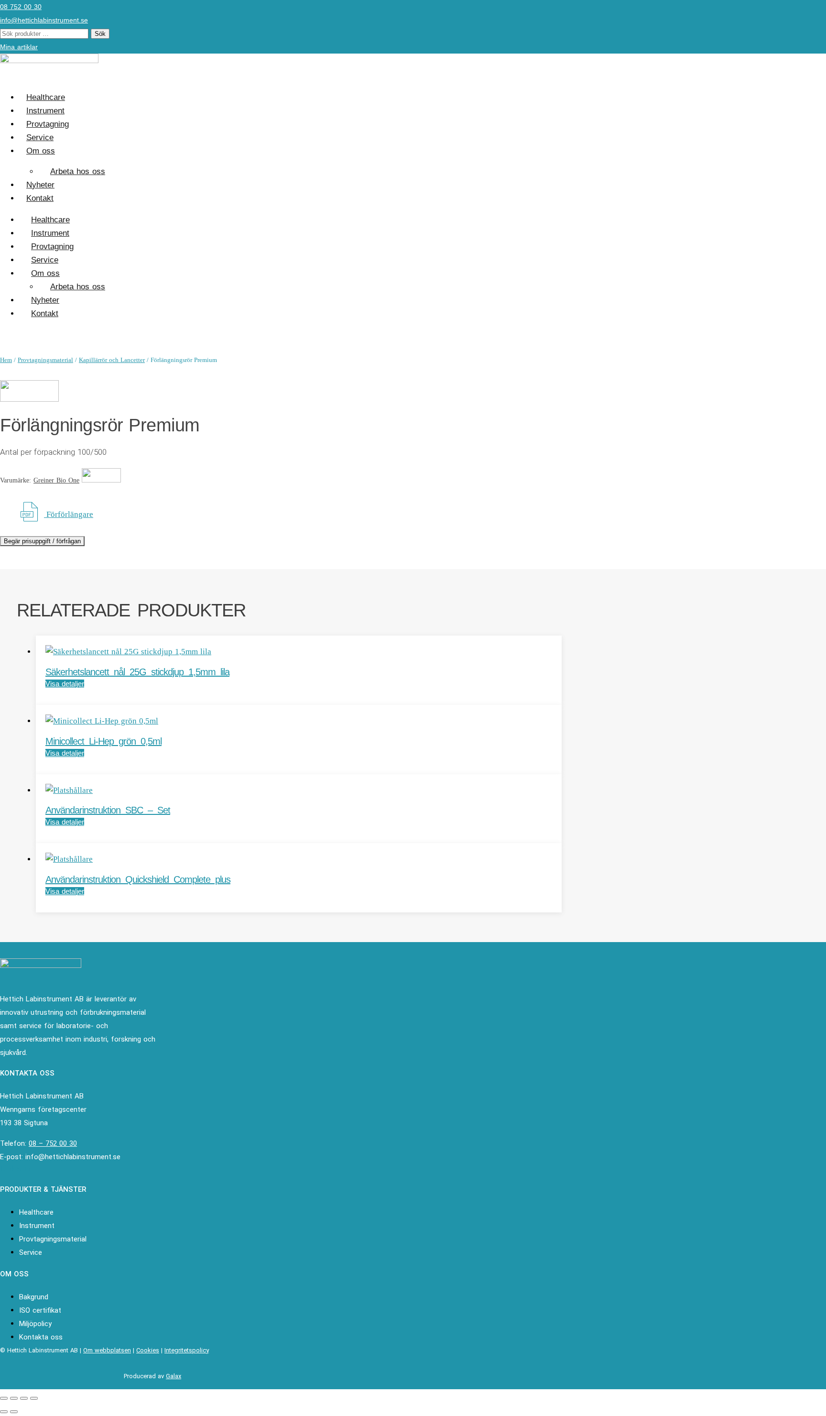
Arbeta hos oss (77, 171)
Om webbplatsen (107, 1350)
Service (40, 137)
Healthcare (45, 97)
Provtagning (47, 124)
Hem (6, 359)
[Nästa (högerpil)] (14, 1411)
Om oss (40, 150)
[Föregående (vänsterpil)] (4, 1411)
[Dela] (24, 1398)
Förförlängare (68, 514)
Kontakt (40, 198)
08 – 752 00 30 (53, 1143)
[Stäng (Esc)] (34, 1398)
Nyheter (40, 184)
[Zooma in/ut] (4, 1398)
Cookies (147, 1350)
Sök (100, 33)
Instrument (45, 110)
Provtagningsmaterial (45, 359)
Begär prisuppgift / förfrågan (42, 541)
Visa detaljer (64, 684)
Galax (173, 1376)
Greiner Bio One (56, 480)
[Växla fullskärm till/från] (14, 1398)
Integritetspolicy (186, 1350)
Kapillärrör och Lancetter (112, 359)
